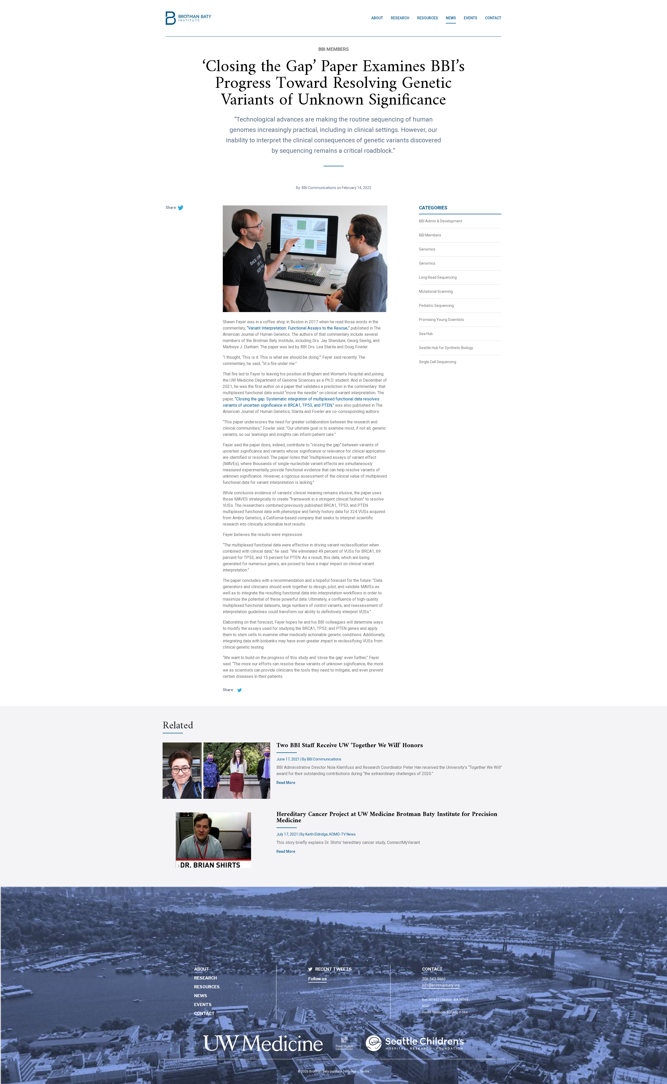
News (451, 18)
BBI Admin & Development (440, 221)
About (377, 18)
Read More (285, 783)
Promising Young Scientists (441, 320)
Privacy (351, 1071)
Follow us (317, 978)
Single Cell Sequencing (437, 362)
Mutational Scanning (436, 291)
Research (400, 18)
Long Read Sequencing (438, 277)
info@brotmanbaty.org (441, 985)
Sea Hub (426, 334)
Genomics (427, 249)
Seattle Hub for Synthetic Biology (446, 348)
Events (470, 18)
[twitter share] (180, 207)
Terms (364, 1071)
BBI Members (430, 235)
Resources (427, 18)
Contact (493, 18)
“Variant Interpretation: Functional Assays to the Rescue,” (298, 328)
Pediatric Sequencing (436, 305)
